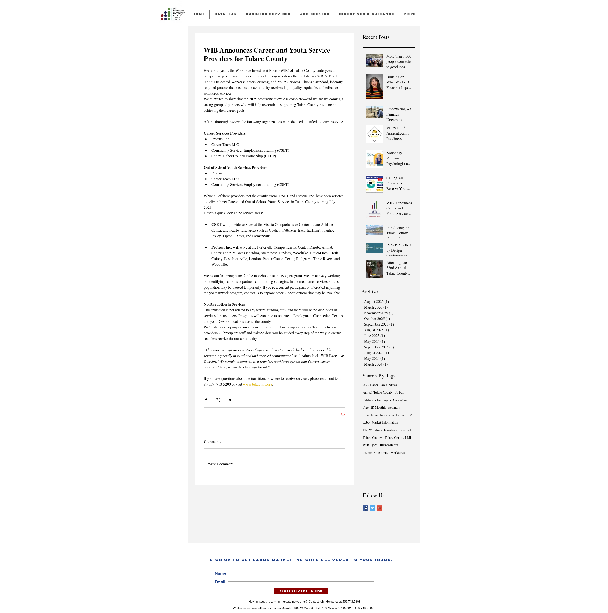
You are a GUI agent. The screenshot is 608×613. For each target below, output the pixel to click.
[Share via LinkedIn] (229, 399)
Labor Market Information (380, 422)
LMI (410, 415)
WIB (366, 445)
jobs (374, 445)
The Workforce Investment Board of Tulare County (389, 430)
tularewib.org (389, 445)
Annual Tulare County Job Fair (383, 392)
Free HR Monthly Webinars (381, 407)
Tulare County (372, 437)
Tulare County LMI (398, 437)
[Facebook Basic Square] (365, 508)
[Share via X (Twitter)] (217, 399)
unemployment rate (375, 452)
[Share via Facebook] (206, 399)
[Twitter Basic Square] (372, 508)
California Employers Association (385, 400)
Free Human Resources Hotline (383, 415)
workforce (398, 452)
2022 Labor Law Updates (380, 384)
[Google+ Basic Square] (379, 508)
